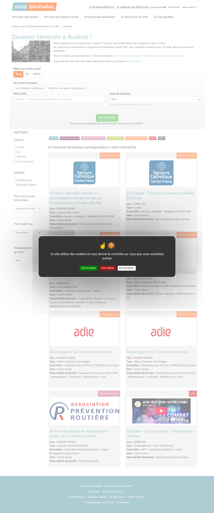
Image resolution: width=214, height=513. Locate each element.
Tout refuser (107, 268)
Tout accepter (88, 268)
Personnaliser (126, 268)
